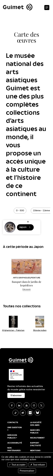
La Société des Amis (35, 424)
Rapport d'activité (35, 444)
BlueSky (37, 413)
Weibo (23, 413)
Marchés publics (35, 432)
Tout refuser (38, 464)
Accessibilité (14, 443)
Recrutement (37, 438)
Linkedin (19, 405)
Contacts (12, 422)
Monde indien (40, 330)
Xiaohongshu (30, 413)
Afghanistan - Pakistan (13, 330)
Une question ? (14, 429)
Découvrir (27, 289)
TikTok (15, 413)
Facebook (12, 405)
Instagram (34, 405)
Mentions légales (35, 452)
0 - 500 (20, 211)
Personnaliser (27, 470)
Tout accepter (18, 464)
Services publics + (12, 437)
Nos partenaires (14, 449)
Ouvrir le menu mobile (47, 7)
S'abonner (16, 396)
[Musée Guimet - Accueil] (17, 2)
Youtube (26, 405)
